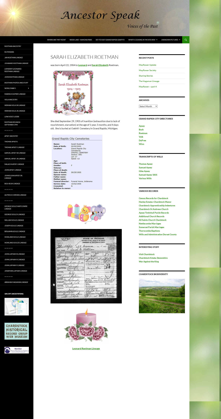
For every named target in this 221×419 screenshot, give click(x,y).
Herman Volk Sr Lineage (15, 105)
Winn (141, 144)
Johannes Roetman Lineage (16, 63)
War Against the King (149, 261)
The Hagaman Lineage (149, 81)
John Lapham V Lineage (14, 265)
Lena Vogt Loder (12, 117)
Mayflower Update (147, 65)
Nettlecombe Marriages (150, 223)
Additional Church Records (151, 216)
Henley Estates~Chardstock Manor (155, 202)
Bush (141, 129)
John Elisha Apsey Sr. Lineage (14, 176)
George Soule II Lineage (15, 214)
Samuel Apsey (145, 167)
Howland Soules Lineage (15, 243)
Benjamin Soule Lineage (15, 231)
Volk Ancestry (11, 99)
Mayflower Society (147, 70)
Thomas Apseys (11, 142)
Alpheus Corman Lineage (15, 195)
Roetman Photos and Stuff (16, 83)
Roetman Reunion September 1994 (12, 123)
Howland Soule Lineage (15, 237)
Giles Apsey (144, 171)
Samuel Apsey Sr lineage (15, 153)
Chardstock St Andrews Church (153, 209)
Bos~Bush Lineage (12, 184)
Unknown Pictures (169, 40)
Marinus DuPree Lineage (15, 94)
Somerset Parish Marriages (151, 227)
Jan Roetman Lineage (14, 57)
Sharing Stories (146, 75)
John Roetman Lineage (14, 77)
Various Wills (145, 178)
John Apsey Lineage (13, 170)
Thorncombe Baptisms (149, 230)
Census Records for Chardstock (153, 198)
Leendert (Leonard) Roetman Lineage (13, 70)
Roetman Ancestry (13, 46)
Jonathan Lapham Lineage (16, 271)
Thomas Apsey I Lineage (14, 147)
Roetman (143, 133)
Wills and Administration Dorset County (157, 234)
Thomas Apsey (145, 164)
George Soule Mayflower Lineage (16, 207)
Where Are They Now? (56, 40)
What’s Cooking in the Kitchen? (141, 40)
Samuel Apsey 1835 (148, 174)
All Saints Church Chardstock (152, 220)
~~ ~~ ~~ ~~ (9, 130)
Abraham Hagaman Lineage (16, 282)
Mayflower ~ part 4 (148, 86)
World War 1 (10, 88)
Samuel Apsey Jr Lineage (15, 159)
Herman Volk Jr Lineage (15, 111)
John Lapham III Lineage (15, 254)
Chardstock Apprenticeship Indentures (157, 205)
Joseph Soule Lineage (14, 226)
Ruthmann (9, 52)
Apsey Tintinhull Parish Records (154, 212)
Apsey (142, 126)
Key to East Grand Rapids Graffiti (110, 40)
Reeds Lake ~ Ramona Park (81, 40)
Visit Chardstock (147, 254)
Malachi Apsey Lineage (14, 164)
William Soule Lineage (14, 220)
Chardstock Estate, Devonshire (153, 258)
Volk (141, 136)
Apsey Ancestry (11, 136)
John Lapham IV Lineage (15, 260)
